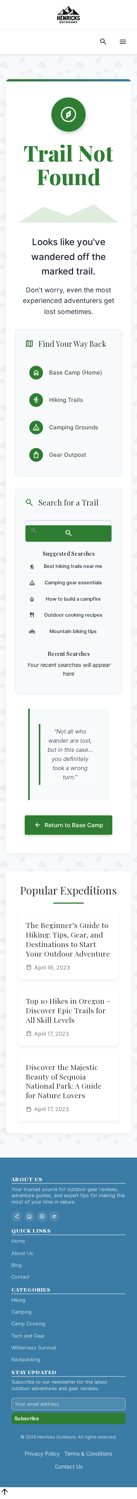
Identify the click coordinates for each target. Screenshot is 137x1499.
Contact (20, 1277)
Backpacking (25, 1359)
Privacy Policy (42, 1453)
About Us (22, 1253)
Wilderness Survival (33, 1348)
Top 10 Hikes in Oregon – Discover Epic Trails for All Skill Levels (68, 1010)
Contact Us (69, 1466)
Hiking (18, 1300)
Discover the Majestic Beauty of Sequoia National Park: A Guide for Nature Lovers (64, 1081)
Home (18, 1241)
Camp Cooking (28, 1324)
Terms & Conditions (88, 1453)
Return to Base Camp (68, 825)
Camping (21, 1312)
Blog (16, 1265)
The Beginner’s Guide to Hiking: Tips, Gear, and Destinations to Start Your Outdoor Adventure (68, 939)
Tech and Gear (28, 1336)
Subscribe (26, 1418)
